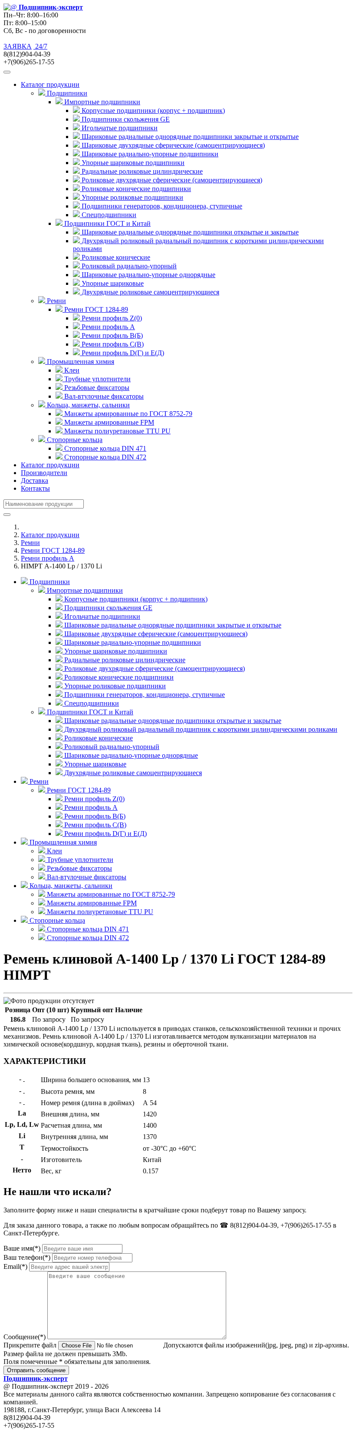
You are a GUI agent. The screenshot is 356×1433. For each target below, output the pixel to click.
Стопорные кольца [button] (73, 439)
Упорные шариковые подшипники (132, 162)
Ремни (30, 542)
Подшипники (49, 581)
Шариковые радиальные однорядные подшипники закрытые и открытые (189, 136)
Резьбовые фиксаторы (96, 387)
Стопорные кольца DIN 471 (104, 448)
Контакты (35, 488)
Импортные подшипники (84, 590)
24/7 (40, 46)
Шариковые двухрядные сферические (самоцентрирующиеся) (172, 145)
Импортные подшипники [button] (101, 102)
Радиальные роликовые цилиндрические (141, 171)
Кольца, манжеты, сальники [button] (87, 405)
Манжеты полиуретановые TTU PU (117, 431)
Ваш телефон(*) (26, 1257)
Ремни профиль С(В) (112, 344)
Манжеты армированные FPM (108, 422)
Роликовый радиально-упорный (128, 266)
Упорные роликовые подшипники (131, 197)
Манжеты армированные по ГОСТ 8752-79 (127, 413)
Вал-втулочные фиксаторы (103, 396)
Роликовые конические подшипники (135, 188)
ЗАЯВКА (17, 46)
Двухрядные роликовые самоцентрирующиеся (149, 292)
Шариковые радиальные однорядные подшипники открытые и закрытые (189, 232)
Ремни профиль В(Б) (111, 335)
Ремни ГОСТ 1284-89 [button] (95, 309)
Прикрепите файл (29, 1345)
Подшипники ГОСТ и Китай (89, 712)
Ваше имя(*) (21, 1248)
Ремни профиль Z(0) (111, 318)
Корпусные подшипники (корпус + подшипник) (152, 110)
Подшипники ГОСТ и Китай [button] (107, 223)
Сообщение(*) (24, 1337)
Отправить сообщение (36, 1370)
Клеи (71, 370)
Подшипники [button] (66, 93)
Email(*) (15, 1266)
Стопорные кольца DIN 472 (104, 457)
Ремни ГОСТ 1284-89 (53, 550)
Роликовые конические (115, 257)
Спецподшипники (108, 214)
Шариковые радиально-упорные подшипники (149, 154)
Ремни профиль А (107, 326)
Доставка (34, 480)
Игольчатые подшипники (119, 128)
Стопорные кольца (56, 920)
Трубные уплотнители (97, 379)
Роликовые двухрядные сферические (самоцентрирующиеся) (171, 180)
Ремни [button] (55, 300)
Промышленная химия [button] (79, 361)
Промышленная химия (62, 842)
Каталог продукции (50, 465)
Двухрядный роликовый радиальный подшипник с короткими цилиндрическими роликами (200, 729)
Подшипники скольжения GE (125, 119)
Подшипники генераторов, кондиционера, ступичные (161, 206)
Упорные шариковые (112, 283)
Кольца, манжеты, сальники (70, 885)
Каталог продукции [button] (50, 84)
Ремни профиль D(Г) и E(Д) (122, 353)
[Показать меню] (6, 72)
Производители (44, 472)
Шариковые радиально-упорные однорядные (147, 274)
